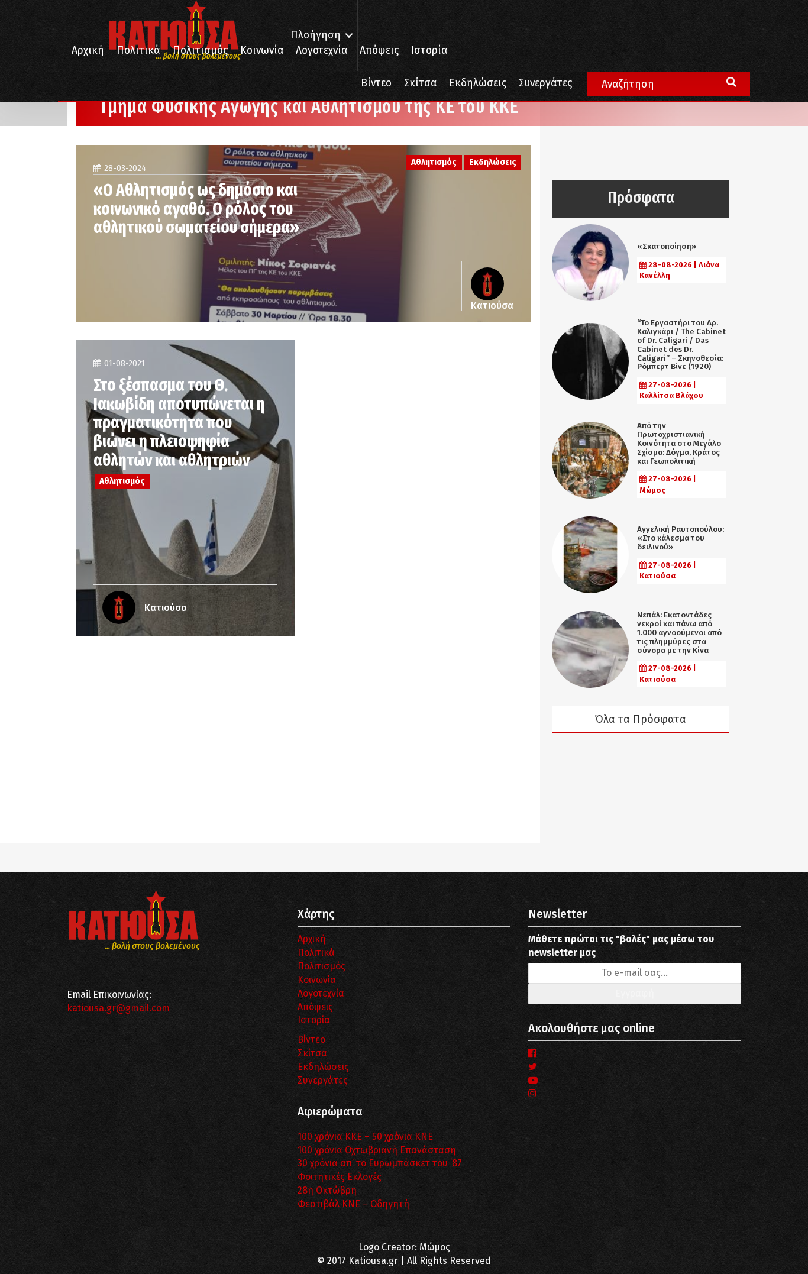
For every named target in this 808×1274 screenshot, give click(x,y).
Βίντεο (376, 83)
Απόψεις (379, 50)
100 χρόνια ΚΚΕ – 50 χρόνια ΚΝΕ (365, 1136)
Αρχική (88, 50)
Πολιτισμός (200, 50)
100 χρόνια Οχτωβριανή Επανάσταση (377, 1150)
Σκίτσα (420, 83)
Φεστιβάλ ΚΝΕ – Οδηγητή (353, 1204)
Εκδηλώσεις (477, 83)
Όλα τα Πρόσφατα (640, 719)
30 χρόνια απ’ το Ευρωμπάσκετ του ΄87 (380, 1163)
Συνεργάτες (545, 83)
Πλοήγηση (315, 35)
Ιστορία (429, 50)
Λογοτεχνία (321, 993)
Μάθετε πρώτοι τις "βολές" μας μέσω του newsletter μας (621, 945)
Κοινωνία (261, 50)
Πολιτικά (138, 50)
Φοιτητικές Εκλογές (340, 1176)
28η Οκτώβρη (327, 1190)
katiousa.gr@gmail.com (118, 1008)
